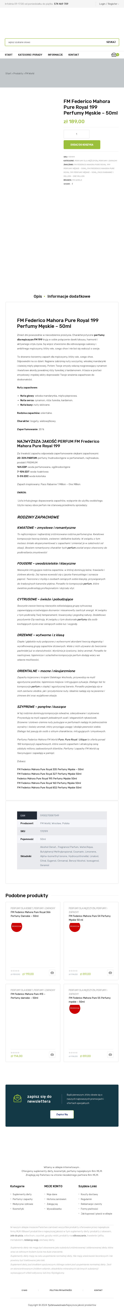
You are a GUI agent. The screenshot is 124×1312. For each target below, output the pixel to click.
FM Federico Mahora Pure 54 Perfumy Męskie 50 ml (90, 918)
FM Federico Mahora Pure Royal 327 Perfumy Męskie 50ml (49, 773)
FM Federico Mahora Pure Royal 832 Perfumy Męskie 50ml (49, 787)
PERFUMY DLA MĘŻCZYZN (86, 161)
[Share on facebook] (72, 184)
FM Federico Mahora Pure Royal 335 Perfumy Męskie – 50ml (50, 769)
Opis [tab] (38, 296)
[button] (62, 1114)
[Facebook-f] (54, 1283)
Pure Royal (71, 739)
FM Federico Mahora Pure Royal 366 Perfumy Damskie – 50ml (31, 914)
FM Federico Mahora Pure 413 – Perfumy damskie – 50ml (28, 996)
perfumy (82, 619)
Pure (60, 739)
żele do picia (16, 1235)
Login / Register (108, 3)
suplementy (40, 1171)
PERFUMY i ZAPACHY (108, 161)
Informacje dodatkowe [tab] (68, 296)
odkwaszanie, (79, 1235)
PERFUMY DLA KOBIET (22, 908)
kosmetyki (60, 1171)
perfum (71, 547)
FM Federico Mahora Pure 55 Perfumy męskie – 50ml (90, 999)
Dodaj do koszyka (82, 144)
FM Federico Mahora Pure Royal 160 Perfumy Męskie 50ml (49, 783)
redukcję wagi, (31, 1240)
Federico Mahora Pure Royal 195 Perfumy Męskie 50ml (47, 778)
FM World (77, 180)
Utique (83, 739)
